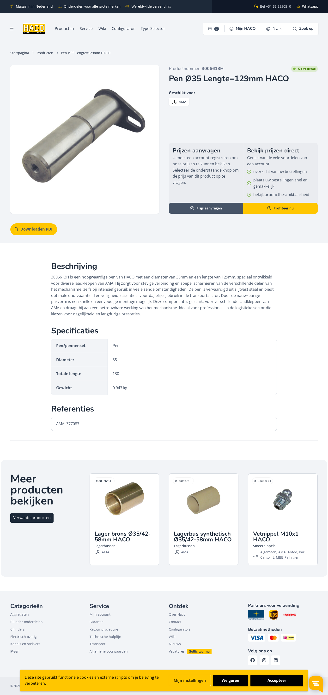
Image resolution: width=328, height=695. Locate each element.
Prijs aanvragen (209, 208)
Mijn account (100, 614)
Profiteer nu (283, 208)
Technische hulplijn (105, 636)
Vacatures (177, 651)
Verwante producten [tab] (32, 517)
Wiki (172, 636)
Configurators (180, 629)
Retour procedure (104, 629)
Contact (175, 622)
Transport (97, 644)
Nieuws (175, 644)
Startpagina (19, 53)
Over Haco (177, 614)
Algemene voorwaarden (109, 651)
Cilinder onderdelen (26, 622)
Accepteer (276, 680)
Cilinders (17, 629)
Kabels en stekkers (25, 644)
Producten (45, 53)
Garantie (96, 622)
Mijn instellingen (190, 680)
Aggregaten (19, 614)
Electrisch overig (23, 636)
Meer (14, 651)
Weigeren (230, 680)
